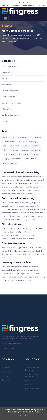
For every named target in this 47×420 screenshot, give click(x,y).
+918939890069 (10, 5)
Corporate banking (27, 141)
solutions (6, 372)
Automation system (11, 66)
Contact (6, 380)
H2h (4, 150)
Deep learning (8, 72)
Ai (13, 137)
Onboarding (8, 154)
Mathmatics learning (11, 115)
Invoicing (14, 150)
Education (14, 146)
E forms (5, 78)
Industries (6, 376)
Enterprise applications (12, 103)
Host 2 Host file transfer (32, 389)
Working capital (10, 163)
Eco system (7, 85)
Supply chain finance (12, 158)
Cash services (9, 141)
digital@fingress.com (33, 5)
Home (7, 26)
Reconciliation (23, 154)
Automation (23, 137)
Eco (4, 146)
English (26, 146)
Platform (6, 368)
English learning (8, 97)
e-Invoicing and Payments (32, 369)
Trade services (31, 158)
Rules (36, 154)
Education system (10, 91)
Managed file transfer (31, 150)
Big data (37, 137)
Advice (6, 137)
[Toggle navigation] (5, 18)
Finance (36, 146)
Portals (5, 121)
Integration (7, 109)
